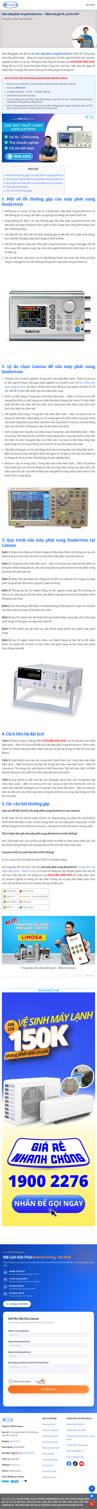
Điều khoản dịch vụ (75, 1424)
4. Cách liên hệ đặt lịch (15, 186)
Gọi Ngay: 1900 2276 (19, 1304)
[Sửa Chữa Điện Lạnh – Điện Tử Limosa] (23, 5)
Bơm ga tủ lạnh (49, 1477)
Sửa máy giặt (48, 1453)
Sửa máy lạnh (48, 1424)
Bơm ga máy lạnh (50, 1436)
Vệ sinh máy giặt (50, 1459)
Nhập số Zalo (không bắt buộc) (19, 1352)
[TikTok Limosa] (75, 1463)
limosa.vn (14, 1465)
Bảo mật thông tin (75, 1451)
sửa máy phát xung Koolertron (53, 53)
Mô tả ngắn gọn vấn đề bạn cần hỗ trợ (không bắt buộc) (28, 1363)
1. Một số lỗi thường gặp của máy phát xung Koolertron (33, 175)
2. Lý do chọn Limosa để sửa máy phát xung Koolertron (33, 179)
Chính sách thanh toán (77, 1445)
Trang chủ (6, 19)
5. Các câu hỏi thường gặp (17, 190)
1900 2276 (14, 1441)
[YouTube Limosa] (81, 1463)
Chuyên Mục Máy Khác (23, 19)
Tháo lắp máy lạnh (50, 1448)
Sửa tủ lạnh (47, 1465)
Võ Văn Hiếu (28, 1453)
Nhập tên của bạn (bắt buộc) (18, 1331)
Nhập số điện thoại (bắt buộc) (19, 1342)
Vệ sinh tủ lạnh (49, 1471)
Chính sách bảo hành (76, 1430)
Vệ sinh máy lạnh (50, 1430)
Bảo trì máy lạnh (50, 1442)
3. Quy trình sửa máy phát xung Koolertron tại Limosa (32, 183)
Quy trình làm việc (75, 1457)
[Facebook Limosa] (69, 1463)
